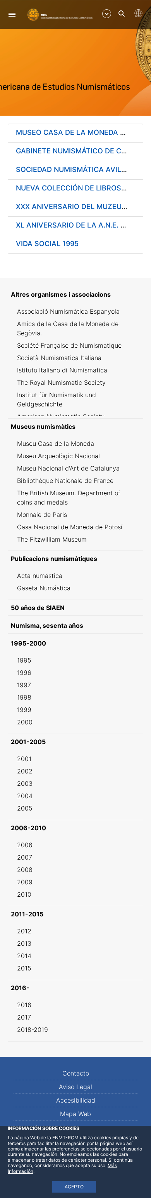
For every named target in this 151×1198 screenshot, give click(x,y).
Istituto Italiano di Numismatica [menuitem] (62, 370)
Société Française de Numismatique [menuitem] (69, 345)
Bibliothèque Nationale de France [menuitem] (65, 480)
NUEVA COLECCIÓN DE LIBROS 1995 (77, 188)
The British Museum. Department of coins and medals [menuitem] (68, 497)
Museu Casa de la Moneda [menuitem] (55, 443)
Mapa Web (75, 1114)
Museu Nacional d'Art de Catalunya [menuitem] (68, 468)
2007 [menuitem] (24, 857)
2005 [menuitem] (25, 808)
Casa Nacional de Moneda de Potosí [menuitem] (69, 527)
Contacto (75, 1073)
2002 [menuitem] (25, 771)
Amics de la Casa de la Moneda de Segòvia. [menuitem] (67, 328)
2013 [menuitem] (24, 943)
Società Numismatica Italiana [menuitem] (59, 358)
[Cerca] (121, 13)
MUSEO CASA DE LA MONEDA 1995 (76, 132)
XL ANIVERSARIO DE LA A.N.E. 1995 (76, 225)
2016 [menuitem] (24, 1005)
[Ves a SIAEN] (60, 14)
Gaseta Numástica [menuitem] (43, 588)
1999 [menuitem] (24, 710)
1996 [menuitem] (24, 672)
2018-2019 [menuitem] (32, 1029)
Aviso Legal (75, 1087)
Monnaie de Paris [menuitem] (42, 514)
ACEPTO (74, 1187)
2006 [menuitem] (25, 845)
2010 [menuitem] (24, 894)
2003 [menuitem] (25, 783)
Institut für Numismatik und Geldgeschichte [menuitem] (56, 399)
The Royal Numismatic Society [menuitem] (61, 382)
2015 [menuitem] (24, 968)
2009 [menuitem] (25, 882)
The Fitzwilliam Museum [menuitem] (52, 539)
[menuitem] (75, 294)
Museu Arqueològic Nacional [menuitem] (58, 456)
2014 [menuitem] (24, 956)
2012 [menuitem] (24, 931)
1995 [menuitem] (24, 660)
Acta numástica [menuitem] (39, 575)
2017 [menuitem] (24, 1017)
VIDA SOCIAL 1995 (47, 244)
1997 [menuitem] (24, 685)
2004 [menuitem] (25, 796)
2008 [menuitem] (25, 869)
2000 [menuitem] (25, 722)
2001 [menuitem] (24, 759)
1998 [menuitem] (24, 697)
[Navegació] (11, 14)
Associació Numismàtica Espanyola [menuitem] (68, 311)
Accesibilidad (75, 1100)
